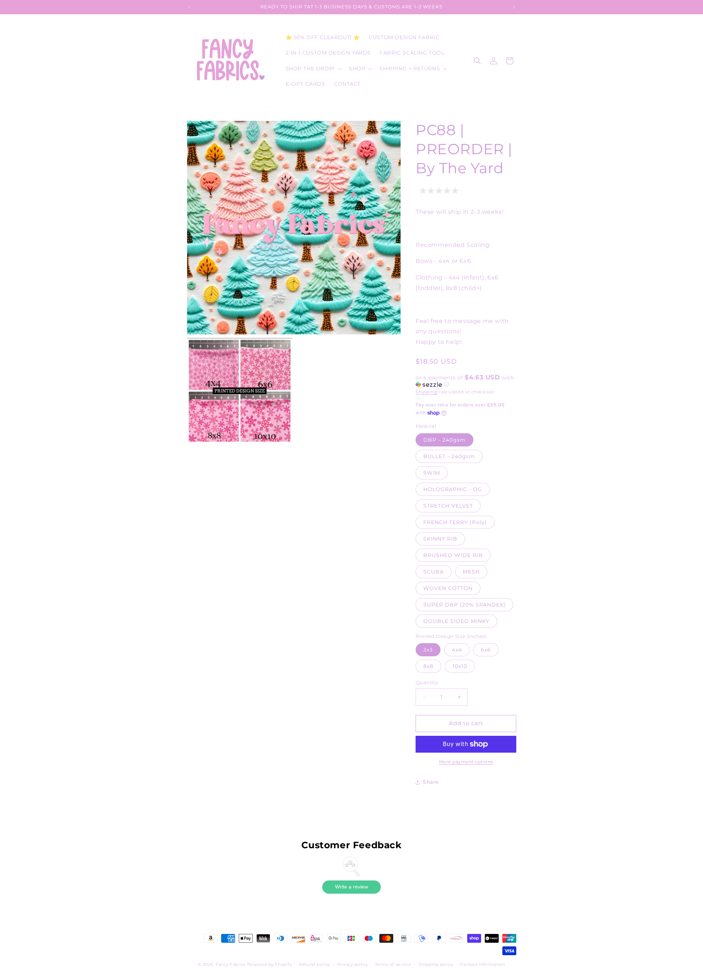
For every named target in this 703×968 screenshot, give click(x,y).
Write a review (351, 887)
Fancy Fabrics (231, 964)
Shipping (426, 391)
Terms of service (393, 964)
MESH (471, 571)
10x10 (460, 666)
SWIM (431, 473)
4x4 (457, 649)
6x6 (486, 649)
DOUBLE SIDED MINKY (456, 621)
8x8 (428, 666)
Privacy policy (352, 964)
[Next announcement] (514, 7)
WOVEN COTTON (448, 588)
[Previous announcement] (189, 7)
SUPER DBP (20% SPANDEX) (464, 604)
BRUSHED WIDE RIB (453, 555)
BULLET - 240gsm (449, 456)
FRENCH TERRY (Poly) (455, 522)
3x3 (428, 649)
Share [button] (431, 782)
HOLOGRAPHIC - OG (452, 489)
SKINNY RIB (440, 538)
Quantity (427, 682)
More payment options (466, 761)
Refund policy (314, 964)
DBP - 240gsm (444, 440)
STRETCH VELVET (448, 505)
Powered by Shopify (269, 964)
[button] (313, 68)
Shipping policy (436, 964)
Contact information (482, 964)
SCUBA (433, 571)
